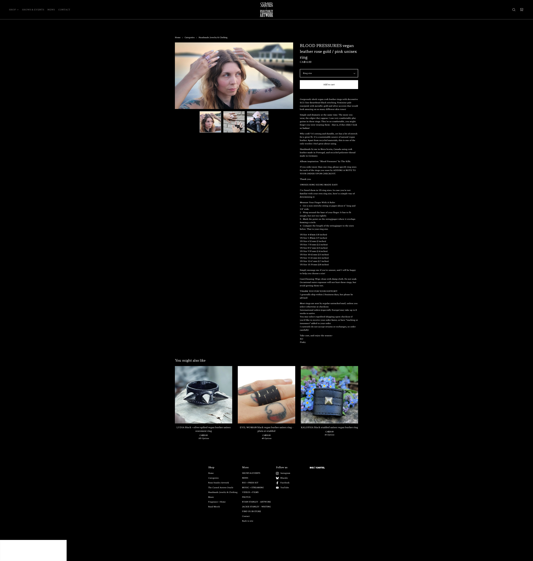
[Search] (513, 9)
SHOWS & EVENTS (33, 9)
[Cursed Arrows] (266, 9)
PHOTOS (246, 497)
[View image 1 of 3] (210, 122)
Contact (64, 9)
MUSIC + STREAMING (253, 487)
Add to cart (329, 84)
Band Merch (214, 506)
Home (178, 37)
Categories (190, 37)
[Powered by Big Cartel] (317, 468)
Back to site (247, 521)
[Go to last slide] (179, 75)
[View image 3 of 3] (257, 122)
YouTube (284, 487)
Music (211, 497)
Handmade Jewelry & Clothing (213, 37)
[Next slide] (289, 75)
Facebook (285, 482)
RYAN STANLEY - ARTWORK (256, 501)
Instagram (285, 473)
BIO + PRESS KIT (250, 482)
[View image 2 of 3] (234, 122)
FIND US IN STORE (251, 511)
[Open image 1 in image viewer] (234, 75)
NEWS (51, 9)
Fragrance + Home (217, 501)
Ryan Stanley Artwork (218, 482)
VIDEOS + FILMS (250, 492)
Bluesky (284, 478)
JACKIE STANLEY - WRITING (256, 506)
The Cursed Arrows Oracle (220, 487)
